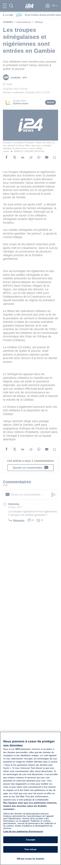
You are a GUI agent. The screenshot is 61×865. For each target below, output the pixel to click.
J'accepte (30, 839)
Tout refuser (30, 849)
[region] (30, 798)
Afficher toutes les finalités (30, 859)
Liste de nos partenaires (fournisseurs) (23, 831)
